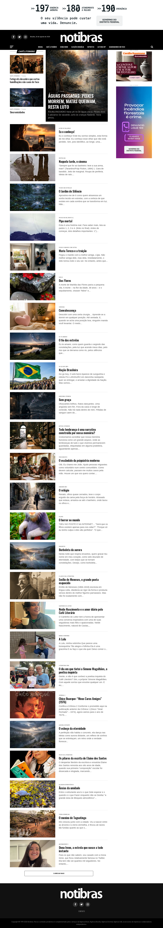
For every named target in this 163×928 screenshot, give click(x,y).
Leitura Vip (101, 47)
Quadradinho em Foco (117, 47)
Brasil (40, 47)
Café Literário (51, 47)
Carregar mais (58, 873)
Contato (81, 911)
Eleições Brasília (77, 47)
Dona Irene (64, 47)
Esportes (90, 47)
